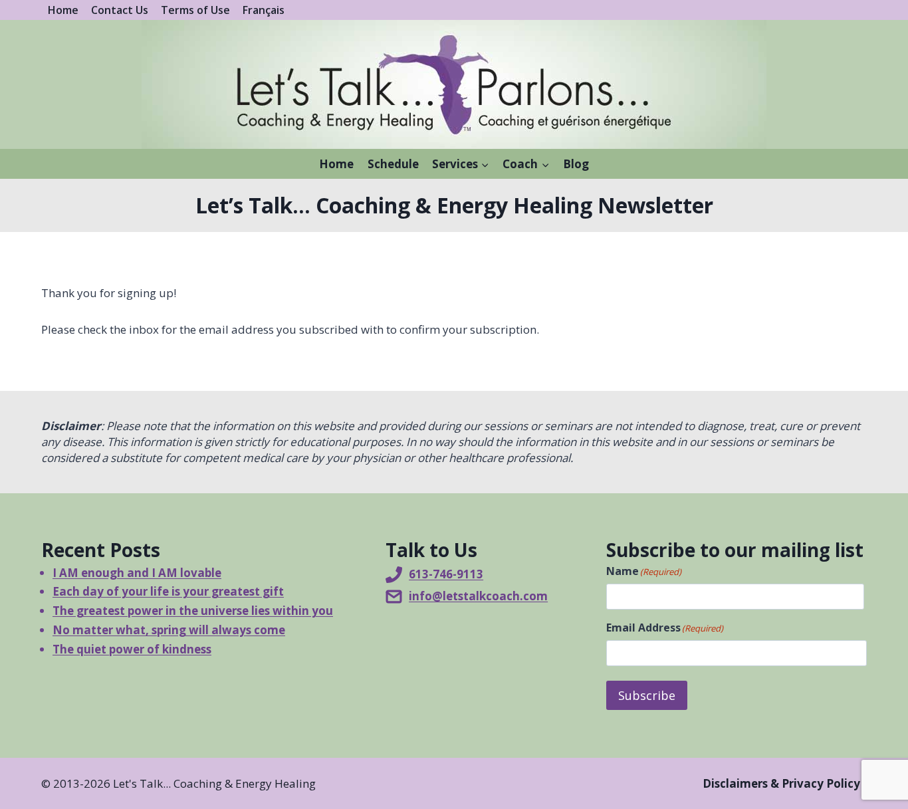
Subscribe (646, 695)
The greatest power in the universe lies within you (193, 610)
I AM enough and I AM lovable (137, 572)
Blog (576, 164)
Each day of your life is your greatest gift (168, 591)
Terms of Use (195, 10)
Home (63, 10)
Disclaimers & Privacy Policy (781, 783)
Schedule (393, 164)
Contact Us (119, 10)
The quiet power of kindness (132, 649)
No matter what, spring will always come (169, 629)
